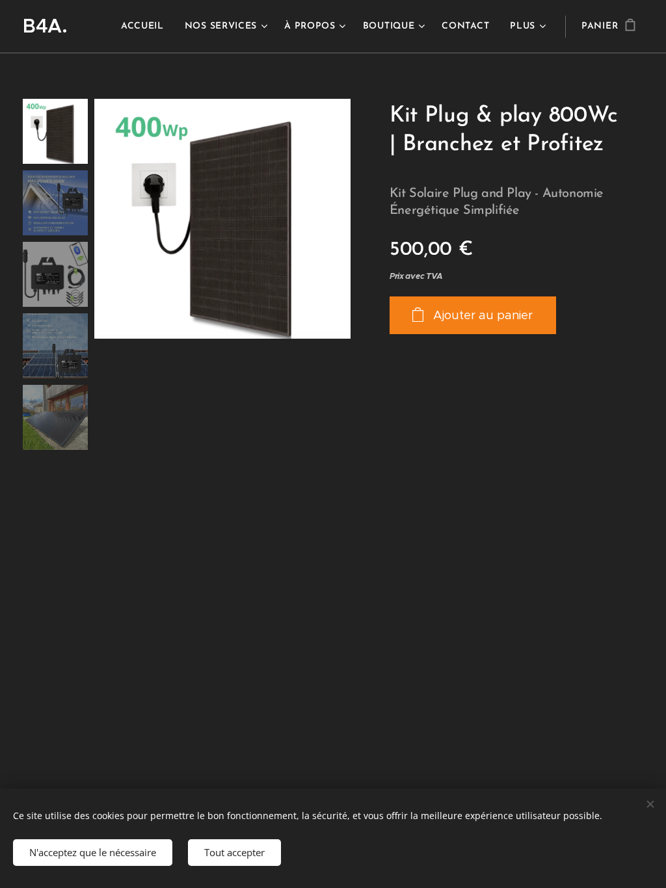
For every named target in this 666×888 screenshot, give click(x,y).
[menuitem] (146, 26)
